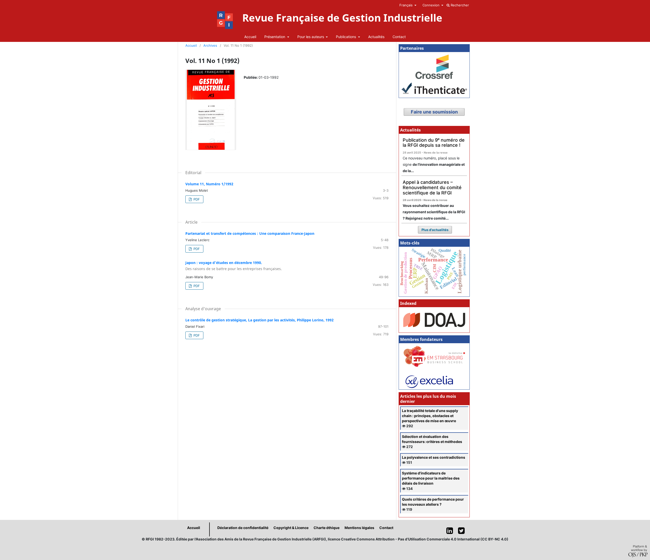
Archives (210, 45)
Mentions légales (359, 527)
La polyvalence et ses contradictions (433, 457)
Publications (346, 37)
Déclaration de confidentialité (242, 527)
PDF (196, 199)
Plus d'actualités (434, 230)
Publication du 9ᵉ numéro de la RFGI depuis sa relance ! (434, 142)
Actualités (376, 37)
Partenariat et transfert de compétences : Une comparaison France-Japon (249, 233)
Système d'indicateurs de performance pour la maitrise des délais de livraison (431, 478)
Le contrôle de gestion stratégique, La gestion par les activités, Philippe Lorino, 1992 (259, 320)
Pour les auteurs (311, 37)
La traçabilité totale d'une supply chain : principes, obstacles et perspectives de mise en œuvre (430, 415)
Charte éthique (326, 527)
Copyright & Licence (290, 527)
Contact (399, 37)
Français (406, 5)
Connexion (431, 5)
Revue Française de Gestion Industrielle (342, 17)
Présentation (275, 37)
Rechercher (459, 5)
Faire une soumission (434, 111)
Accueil (250, 37)
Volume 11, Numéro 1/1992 (209, 184)
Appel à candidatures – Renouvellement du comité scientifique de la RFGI (432, 187)
